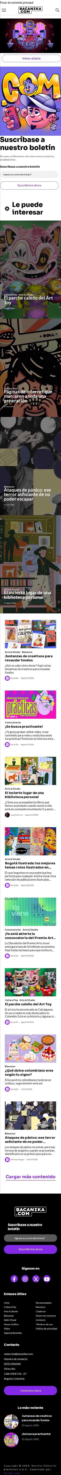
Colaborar (41, 1311)
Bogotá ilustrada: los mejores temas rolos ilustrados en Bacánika (30, 865)
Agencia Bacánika (13, 1332)
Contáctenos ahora (30, 1390)
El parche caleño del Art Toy (28, 300)
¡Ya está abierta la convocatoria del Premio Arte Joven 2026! (30, 936)
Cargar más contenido (30, 1177)
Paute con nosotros (46, 1315)
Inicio (6, 1302)
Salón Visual (10, 1319)
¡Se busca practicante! (24, 727)
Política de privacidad (46, 1328)
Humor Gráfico (11, 1324)
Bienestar (27, 652)
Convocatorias (13, 722)
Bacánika (14, 678)
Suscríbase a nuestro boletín (20, 166)
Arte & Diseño (12, 652)
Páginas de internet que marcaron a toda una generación (28, 396)
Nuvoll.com (12, 1473)
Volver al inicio (31, 58)
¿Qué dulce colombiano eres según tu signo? (29, 1073)
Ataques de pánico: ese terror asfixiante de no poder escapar (27, 494)
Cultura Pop (11, 1000)
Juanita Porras (17, 815)
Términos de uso (44, 1324)
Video (7, 1328)
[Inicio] (30, 10)
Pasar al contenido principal (16, 2)
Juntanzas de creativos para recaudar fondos (29, 658)
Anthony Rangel (17, 1159)
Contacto (41, 1319)
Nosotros (40, 1307)
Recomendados (44, 1302)
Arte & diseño (11, 1311)
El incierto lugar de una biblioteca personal (27, 595)
